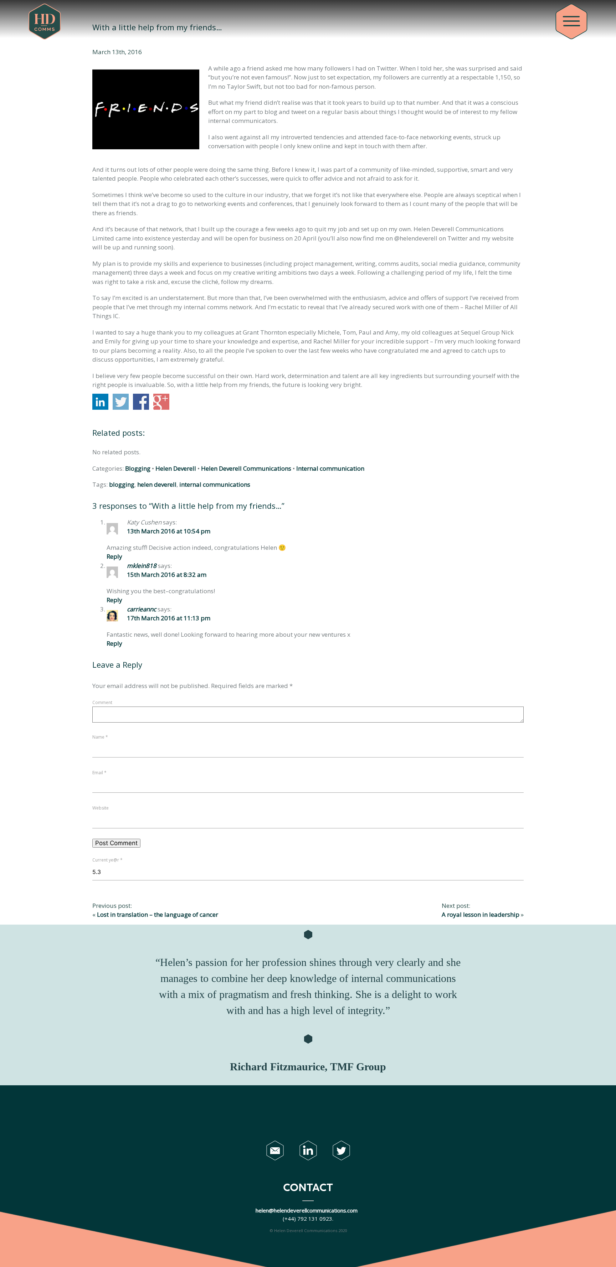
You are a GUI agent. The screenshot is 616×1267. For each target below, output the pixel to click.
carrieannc (141, 609)
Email (99, 773)
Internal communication (330, 468)
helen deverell (156, 484)
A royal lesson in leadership (480, 914)
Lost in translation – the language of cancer (157, 914)
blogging (121, 484)
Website (100, 808)
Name (100, 737)
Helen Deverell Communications (246, 468)
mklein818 (141, 566)
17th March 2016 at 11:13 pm (168, 618)
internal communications (214, 484)
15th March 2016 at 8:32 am (166, 574)
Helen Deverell (175, 468)
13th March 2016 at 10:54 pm (168, 531)
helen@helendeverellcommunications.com (307, 1210)
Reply (114, 556)
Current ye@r (107, 860)
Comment (102, 702)
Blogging (137, 468)
